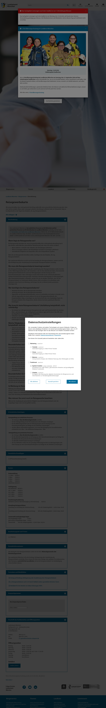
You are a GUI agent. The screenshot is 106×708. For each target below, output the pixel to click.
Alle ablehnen (34, 381)
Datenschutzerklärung (47, 335)
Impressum (57, 335)
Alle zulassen (72, 381)
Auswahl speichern (53, 381)
